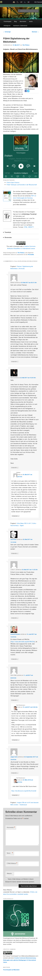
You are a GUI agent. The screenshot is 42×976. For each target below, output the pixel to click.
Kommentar (11, 827)
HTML (25, 227)
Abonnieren (23, 21)
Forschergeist (7, 21)
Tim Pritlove (26, 45)
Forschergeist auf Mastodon (11, 970)
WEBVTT (31, 227)
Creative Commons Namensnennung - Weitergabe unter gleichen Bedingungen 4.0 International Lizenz (19, 960)
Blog (15, 21)
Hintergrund (7, 25)
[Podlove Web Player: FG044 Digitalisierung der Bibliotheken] (21, 156)
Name (10, 853)
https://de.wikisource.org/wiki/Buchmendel (23, 791)
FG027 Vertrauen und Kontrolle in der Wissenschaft (22, 185)
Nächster (35, 32)
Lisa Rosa (13, 539)
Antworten (14, 361)
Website (9, 873)
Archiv (31, 21)
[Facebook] (26, 91)
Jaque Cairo (14, 757)
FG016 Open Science (13, 182)
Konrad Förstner (15, 634)
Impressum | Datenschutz (20, 25)
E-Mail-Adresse (12, 863)
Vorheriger (7, 32)
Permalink (31, 254)
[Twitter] (28, 91)
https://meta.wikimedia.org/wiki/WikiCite (22, 642)
